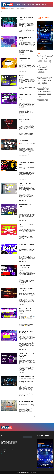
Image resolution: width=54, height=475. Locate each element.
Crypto (23, 4)
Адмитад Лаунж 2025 (25, 119)
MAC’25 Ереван (23, 75)
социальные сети (41, 100)
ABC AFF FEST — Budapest (26, 224)
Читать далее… (21, 54)
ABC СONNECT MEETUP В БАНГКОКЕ (26, 37)
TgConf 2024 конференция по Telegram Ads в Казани (26, 377)
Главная (18, 4)
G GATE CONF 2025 (24, 140)
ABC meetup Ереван (24, 58)
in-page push (40, 60)
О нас (2, 1)
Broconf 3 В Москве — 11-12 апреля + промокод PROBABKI (26, 355)
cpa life (42, 58)
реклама (39, 98)
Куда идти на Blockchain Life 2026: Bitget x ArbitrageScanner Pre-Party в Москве (17, 8)
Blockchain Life (49, 56)
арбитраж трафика (41, 71)
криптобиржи (40, 84)
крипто (39, 82)
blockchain (44, 56)
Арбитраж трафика (36, 4)
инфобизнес (45, 78)
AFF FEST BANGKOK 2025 (26, 17)
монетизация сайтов (47, 91)
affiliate (39, 56)
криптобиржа (44, 82)
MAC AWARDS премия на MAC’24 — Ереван (26, 332)
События (28, 4)
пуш (38, 95)
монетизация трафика (42, 93)
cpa (38, 58)
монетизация (40, 91)
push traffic (39, 62)
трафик (47, 100)
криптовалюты (46, 84)
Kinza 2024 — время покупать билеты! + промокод (24, 267)
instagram (45, 60)
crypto (46, 58)
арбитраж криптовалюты (42, 67)
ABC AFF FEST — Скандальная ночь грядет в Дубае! (26, 162)
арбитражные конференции (43, 69)
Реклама (10, 1)
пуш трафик (46, 95)
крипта (49, 80)
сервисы (44, 98)
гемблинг (48, 73)
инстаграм (39, 78)
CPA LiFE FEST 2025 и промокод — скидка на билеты (25, 95)
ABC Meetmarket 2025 (25, 184)
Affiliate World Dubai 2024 (26, 401)
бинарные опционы (41, 73)
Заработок (44, 4)
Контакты (5, 1)
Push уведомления (46, 62)
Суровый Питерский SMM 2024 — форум (26, 289)
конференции (44, 80)
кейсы (50, 78)
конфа (39, 80)
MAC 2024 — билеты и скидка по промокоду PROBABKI (25, 310)
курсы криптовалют (41, 89)
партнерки (49, 93)
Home (4, 11)
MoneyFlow (21, 19)
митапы (47, 89)
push (50, 60)
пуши (42, 95)
